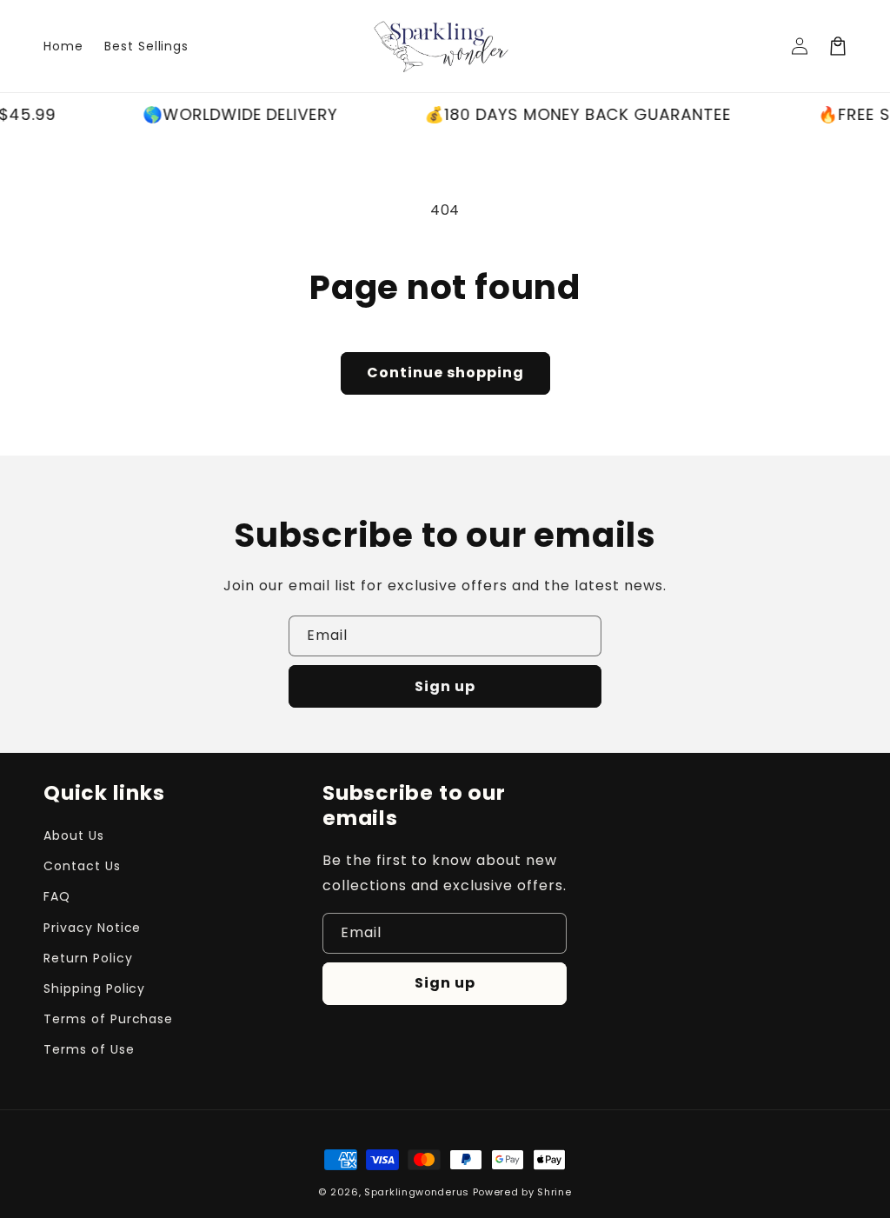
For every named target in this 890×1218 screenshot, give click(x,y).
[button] (838, 46)
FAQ (56, 896)
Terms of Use (89, 1049)
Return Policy (87, 958)
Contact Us (82, 866)
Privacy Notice (92, 927)
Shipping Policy (94, 988)
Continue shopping (445, 373)
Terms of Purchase (108, 1019)
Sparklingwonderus (416, 1192)
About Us (73, 835)
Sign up (445, 686)
